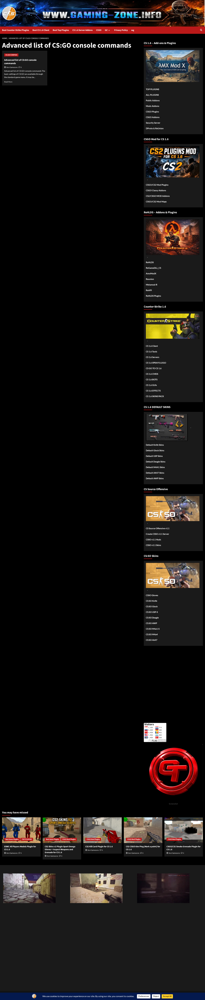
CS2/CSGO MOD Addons (158, 196)
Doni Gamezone (12, 67)
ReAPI (149, 290)
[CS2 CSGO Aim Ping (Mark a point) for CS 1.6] (143, 830)
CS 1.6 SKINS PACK (155, 396)
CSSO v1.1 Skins (153, 545)
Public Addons (153, 100)
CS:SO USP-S (152, 612)
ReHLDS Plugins (153, 296)
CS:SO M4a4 (152, 634)
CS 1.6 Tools (151, 351)
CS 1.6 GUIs (151, 385)
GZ (106, 30)
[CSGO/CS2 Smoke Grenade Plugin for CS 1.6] (183, 830)
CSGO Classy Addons (156, 190)
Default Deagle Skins (155, 461)
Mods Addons (152, 106)
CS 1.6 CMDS (152, 374)
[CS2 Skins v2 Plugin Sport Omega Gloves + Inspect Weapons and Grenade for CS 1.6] (62, 830)
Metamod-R (151, 284)
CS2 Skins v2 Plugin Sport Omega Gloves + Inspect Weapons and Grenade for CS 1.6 (60, 849)
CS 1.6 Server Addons (82, 30)
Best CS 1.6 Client (40, 30)
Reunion (150, 279)
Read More (8, 82)
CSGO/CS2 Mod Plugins (157, 185)
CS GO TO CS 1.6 (153, 368)
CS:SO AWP (151, 623)
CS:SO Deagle (152, 617)
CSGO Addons (153, 117)
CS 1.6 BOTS (151, 379)
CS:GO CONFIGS (11, 55)
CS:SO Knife (151, 601)
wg (132, 30)
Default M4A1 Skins (155, 467)
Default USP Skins (154, 456)
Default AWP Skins (155, 478)
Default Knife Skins (155, 445)
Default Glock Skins (155, 450)
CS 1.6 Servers (152, 357)
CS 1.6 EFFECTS (153, 390)
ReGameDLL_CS (153, 268)
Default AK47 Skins (155, 473)
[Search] (201, 30)
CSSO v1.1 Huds (153, 539)
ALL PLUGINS (152, 95)
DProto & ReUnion (155, 128)
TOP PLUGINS (152, 89)
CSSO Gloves (152, 595)
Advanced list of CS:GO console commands (20, 61)
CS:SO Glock (152, 606)
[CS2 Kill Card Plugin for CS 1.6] (102, 830)
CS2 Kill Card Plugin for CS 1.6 (99, 846)
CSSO (98, 30)
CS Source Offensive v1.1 (157, 528)
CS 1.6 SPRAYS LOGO (156, 362)
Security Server (153, 123)
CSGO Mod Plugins (69, 839)
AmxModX (151, 273)
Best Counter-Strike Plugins (15, 30)
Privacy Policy (121, 30)
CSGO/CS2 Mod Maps (156, 201)
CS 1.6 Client (152, 346)
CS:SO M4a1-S (153, 629)
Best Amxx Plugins (12, 839)
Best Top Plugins (61, 30)
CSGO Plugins (152, 111)
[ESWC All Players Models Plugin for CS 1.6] (21, 830)
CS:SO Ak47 (151, 640)
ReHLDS (150, 262)
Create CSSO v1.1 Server (157, 534)
